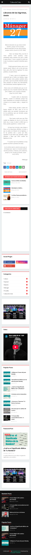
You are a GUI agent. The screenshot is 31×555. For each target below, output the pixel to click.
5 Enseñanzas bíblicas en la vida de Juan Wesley (19, 380)
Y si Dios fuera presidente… (19, 195)
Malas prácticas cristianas (17, 512)
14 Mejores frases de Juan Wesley (18, 373)
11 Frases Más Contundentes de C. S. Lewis (17, 417)
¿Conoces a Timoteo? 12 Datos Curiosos (18, 402)
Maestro (15, 285)
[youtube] (9, 265)
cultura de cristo (15, 294)
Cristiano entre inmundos (18, 394)
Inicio (4, 9)
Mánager (9, 9)
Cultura (15, 279)
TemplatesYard (16, 551)
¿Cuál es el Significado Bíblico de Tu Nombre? (17, 387)
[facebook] (9, 262)
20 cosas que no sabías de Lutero (18, 409)
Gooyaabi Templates (15, 552)
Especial (15, 282)
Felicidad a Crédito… (17, 188)
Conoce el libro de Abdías (18, 180)
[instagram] (22, 262)
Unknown (7, 19)
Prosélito (15, 291)
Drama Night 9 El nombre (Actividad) (17, 498)
